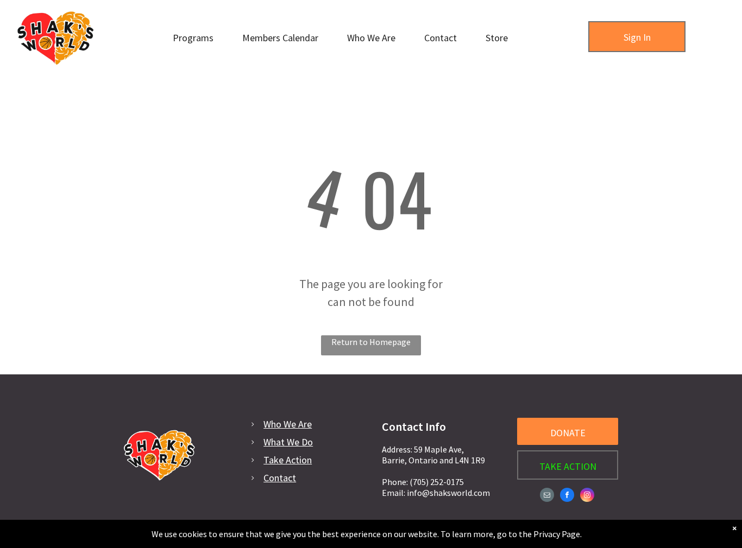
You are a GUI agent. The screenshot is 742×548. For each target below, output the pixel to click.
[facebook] (567, 496)
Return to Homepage (371, 341)
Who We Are (287, 424)
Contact (279, 477)
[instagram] (587, 496)
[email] (547, 496)
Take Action (287, 460)
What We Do (288, 442)
